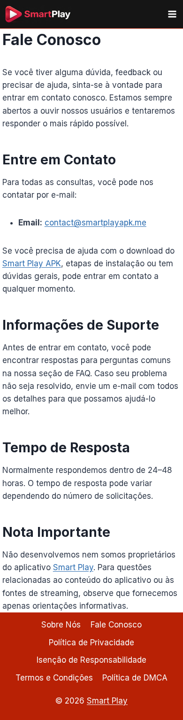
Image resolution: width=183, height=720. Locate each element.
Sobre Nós (61, 624)
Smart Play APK (31, 263)
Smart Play (73, 567)
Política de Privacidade (91, 642)
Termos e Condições (54, 677)
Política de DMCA (135, 677)
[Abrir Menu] (172, 14)
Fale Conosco (116, 624)
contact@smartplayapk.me (95, 222)
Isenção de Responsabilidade (91, 660)
